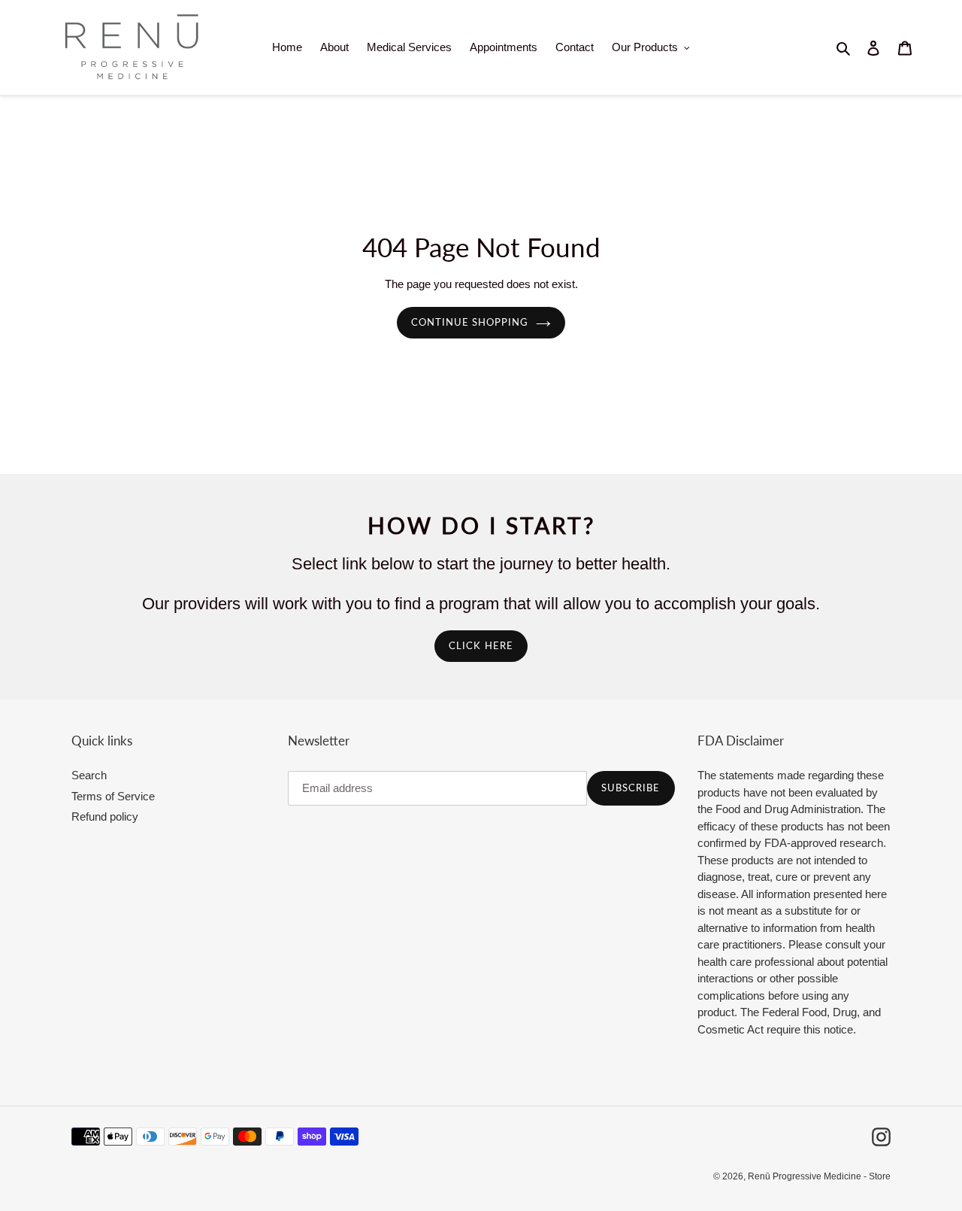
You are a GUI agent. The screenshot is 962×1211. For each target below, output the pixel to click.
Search (89, 775)
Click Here (481, 645)
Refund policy (104, 816)
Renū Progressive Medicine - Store (819, 1176)
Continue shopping (470, 322)
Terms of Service (113, 796)
